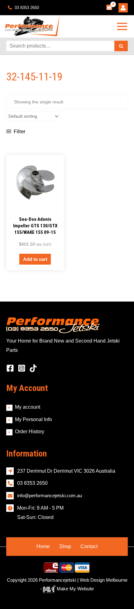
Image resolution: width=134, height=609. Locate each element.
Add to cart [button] (35, 259)
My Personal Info (33, 419)
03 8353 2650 (26, 8)
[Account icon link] (123, 7)
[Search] (121, 46)
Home (43, 546)
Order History (29, 431)
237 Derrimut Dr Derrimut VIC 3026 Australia (66, 471)
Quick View (35, 207)
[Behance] (33, 368)
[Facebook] (10, 368)
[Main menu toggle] (122, 26)
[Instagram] (22, 368)
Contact (89, 546)
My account (27, 407)
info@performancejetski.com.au (49, 495)
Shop (65, 546)
